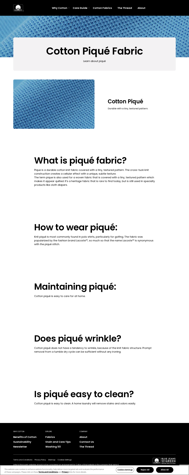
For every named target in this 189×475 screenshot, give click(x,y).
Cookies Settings (125, 470)
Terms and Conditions (22, 460)
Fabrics (50, 437)
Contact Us (86, 442)
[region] (94, 470)
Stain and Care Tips (58, 442)
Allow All (165, 470)
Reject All (145, 470)
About (141, 8)
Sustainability (22, 442)
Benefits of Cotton (25, 437)
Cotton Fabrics (102, 8)
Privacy (65, 472)
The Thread (124, 8)
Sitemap (51, 460)
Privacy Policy (40, 460)
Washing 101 (53, 446)
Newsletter (20, 446)
